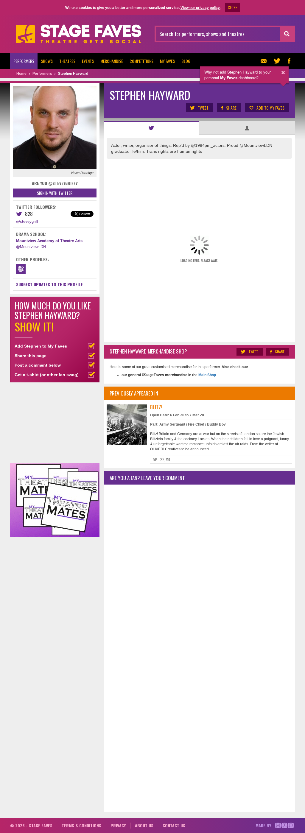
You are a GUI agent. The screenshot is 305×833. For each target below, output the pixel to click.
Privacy (118, 825)
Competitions (141, 61)
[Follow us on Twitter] (277, 61)
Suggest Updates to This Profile (49, 284)
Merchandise (111, 61)
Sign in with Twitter (54, 193)
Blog (185, 61)
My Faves (167, 61)
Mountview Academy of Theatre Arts (49, 241)
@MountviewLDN (31, 247)
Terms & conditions (81, 825)
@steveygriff (27, 221)
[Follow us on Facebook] (289, 61)
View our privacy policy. (200, 8)
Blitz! (156, 407)
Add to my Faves (270, 108)
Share (231, 108)
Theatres (67, 61)
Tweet (203, 108)
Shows (47, 61)
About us (144, 825)
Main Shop (206, 375)
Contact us (174, 825)
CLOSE (232, 7)
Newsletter (265, 61)
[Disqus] (199, 567)
